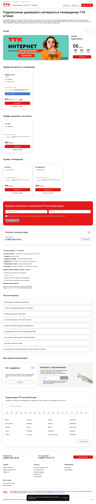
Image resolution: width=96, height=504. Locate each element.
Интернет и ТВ (27, 5)
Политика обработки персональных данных (67, 491)
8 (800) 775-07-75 (76, 6)
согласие (12, 216)
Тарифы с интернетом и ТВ (9, 469)
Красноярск (72, 431)
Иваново (7, 427)
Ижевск (29, 427)
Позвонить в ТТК (38, 474)
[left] (86, 31)
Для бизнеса (8, 1)
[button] (48, 21)
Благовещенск (9, 423)
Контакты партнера (38, 469)
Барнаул (50, 419)
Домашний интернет (17, 5)
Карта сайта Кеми (7, 485)
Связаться (19, 382)
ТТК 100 (7, 124)
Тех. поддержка (85, 239)
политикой (35, 216)
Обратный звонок (87, 5)
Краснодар (51, 431)
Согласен (65, 497)
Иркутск (50, 427)
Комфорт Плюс (10, 75)
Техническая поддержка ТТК (41, 467)
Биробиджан (72, 419)
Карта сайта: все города (9, 483)
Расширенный (40, 167)
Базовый (8, 167)
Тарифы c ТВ (6, 472)
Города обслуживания (39, 472)
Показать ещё (83, 441)
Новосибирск (72, 434)
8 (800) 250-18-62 (67, 6)
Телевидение (34, 5)
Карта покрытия (68, 469)
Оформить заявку (83, 457)
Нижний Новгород (53, 434)
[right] (91, 31)
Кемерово (29, 431)
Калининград (72, 427)
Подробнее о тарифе (17, 106)
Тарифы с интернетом (8, 467)
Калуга (7, 431)
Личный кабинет (27, 1)
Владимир (29, 423)
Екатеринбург (72, 423)
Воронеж (50, 423)
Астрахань (29, 419)
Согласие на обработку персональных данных (52, 492)
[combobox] (26, 211)
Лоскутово (29, 434)
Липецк (7, 434)
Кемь (91, 1)
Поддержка (17, 1)
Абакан (7, 419)
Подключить (82, 56)
